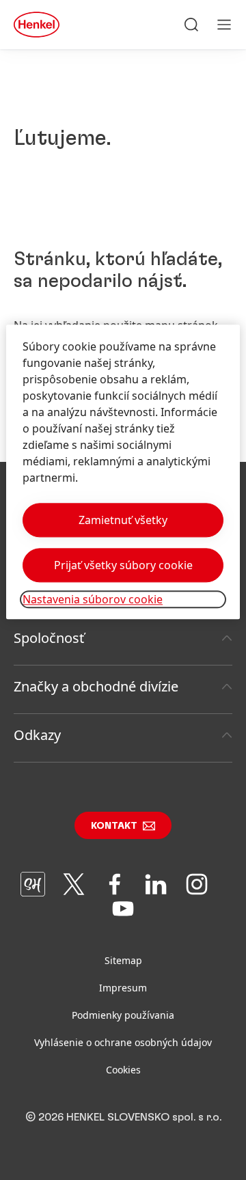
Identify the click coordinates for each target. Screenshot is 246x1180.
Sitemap (123, 960)
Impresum (123, 987)
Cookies (123, 1069)
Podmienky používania (123, 1015)
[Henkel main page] (36, 24)
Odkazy (37, 735)
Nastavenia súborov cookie (93, 599)
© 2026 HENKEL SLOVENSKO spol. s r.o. (123, 1117)
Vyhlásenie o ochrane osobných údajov (123, 1042)
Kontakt (114, 826)
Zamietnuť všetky (123, 519)
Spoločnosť (49, 638)
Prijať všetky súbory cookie (123, 565)
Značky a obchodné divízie (96, 686)
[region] (123, 472)
